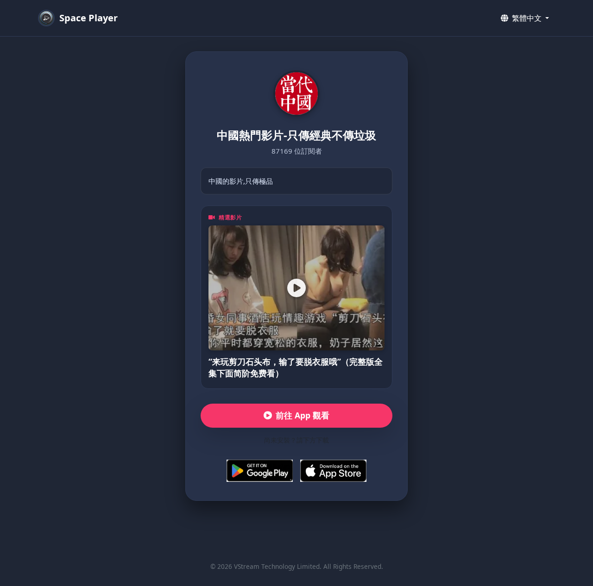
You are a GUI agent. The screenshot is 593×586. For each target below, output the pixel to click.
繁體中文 (526, 18)
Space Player (88, 18)
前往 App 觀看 (302, 415)
